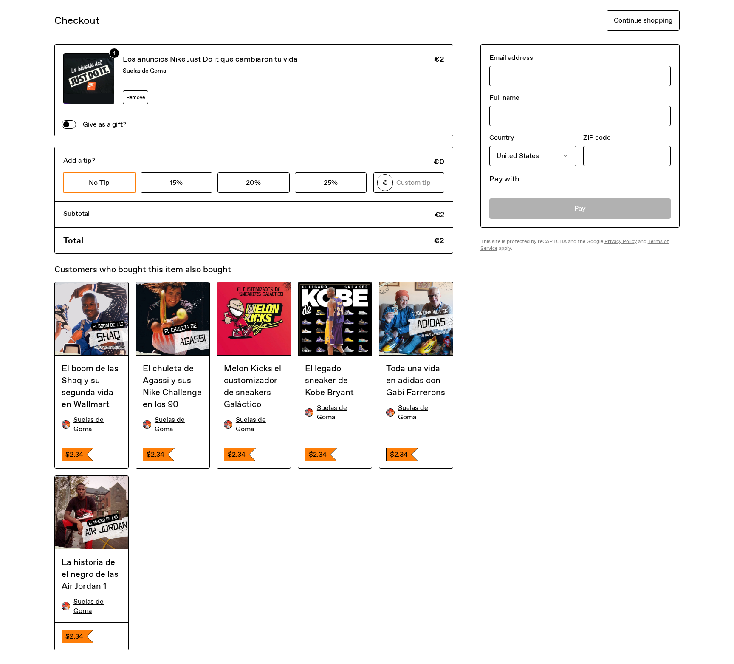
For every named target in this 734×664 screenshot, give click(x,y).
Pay (580, 208)
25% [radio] (331, 182)
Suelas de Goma (144, 70)
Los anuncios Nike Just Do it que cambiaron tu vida (210, 59)
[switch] (69, 124)
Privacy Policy (620, 241)
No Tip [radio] (99, 182)
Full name (504, 97)
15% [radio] (176, 182)
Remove (135, 97)
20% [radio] (253, 182)
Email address (511, 58)
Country (501, 137)
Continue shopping (643, 20)
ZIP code (597, 137)
